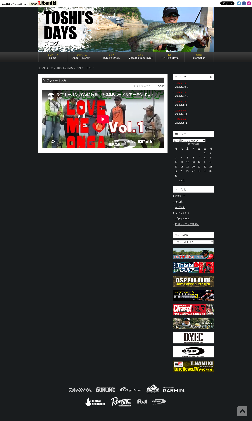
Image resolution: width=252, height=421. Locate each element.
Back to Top (242, 411)
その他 (160, 86)
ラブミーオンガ (56, 80)
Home (52, 57)
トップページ (45, 68)
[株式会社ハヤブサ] (131, 393)
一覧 (210, 77)
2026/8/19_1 (181, 86)
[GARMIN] (173, 393)
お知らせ (180, 196)
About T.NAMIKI (82, 57)
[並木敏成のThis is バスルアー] (193, 273)
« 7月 (182, 180)
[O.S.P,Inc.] (158, 406)
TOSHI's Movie (170, 57)
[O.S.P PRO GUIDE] (193, 288)
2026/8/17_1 (181, 96)
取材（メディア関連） (187, 224)
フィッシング (182, 213)
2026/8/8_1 (181, 105)
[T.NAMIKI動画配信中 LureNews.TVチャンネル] (193, 372)
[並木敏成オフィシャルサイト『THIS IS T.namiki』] (31, 4)
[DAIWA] (80, 393)
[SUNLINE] (105, 393)
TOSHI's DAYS (111, 57)
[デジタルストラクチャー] (95, 406)
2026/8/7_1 (181, 114)
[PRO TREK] (152, 393)
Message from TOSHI (141, 57)
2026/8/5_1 (181, 122)
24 (176, 171)
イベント (180, 207)
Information (199, 57)
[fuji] (142, 406)
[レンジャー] (121, 406)
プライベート (182, 218)
